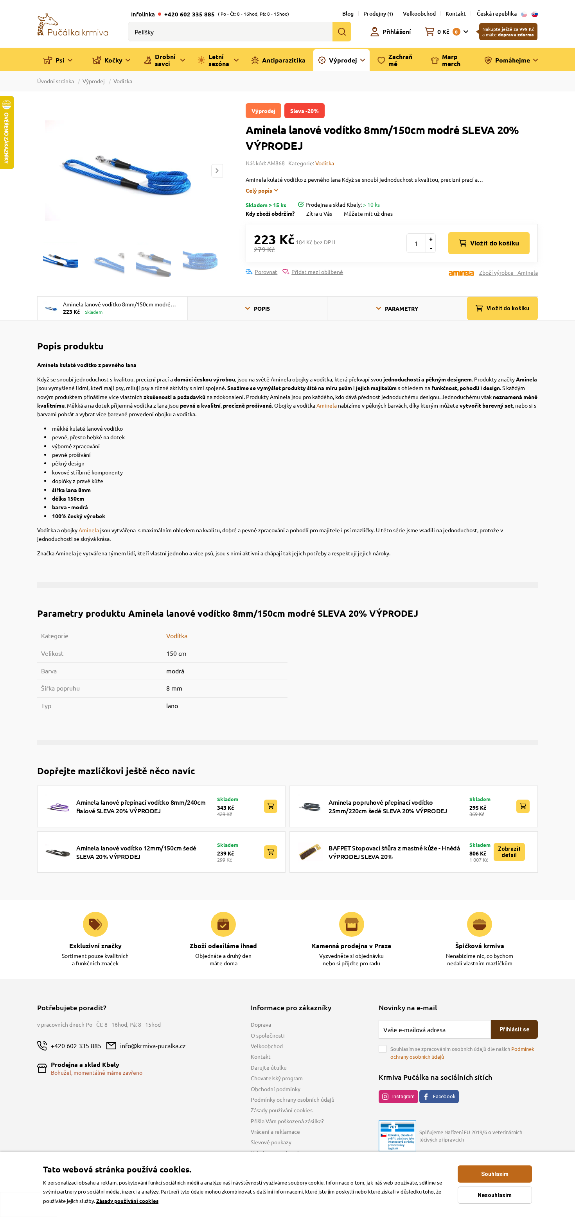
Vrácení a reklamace (275, 1131)
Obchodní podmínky (275, 1088)
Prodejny (378, 13)
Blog (348, 13)
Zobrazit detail (509, 852)
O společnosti (268, 1035)
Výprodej (94, 80)
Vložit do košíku (494, 243)
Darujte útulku (269, 1067)
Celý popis (259, 190)
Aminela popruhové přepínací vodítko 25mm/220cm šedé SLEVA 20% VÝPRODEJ (388, 806)
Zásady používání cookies (282, 1109)
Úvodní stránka (56, 80)
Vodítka (122, 80)
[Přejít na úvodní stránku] (73, 23)
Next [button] (217, 170)
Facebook (444, 1096)
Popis (262, 308)
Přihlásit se (514, 1029)
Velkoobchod (419, 13)
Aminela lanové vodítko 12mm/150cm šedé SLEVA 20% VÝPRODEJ (136, 852)
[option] (130, 170)
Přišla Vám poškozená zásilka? (287, 1120)
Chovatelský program (277, 1077)
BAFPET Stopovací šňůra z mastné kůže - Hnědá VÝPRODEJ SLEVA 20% (394, 852)
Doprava (261, 1024)
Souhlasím (495, 1174)
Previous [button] (43, 170)
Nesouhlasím (495, 1195)
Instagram (403, 1096)
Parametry (401, 308)
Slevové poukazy (271, 1141)
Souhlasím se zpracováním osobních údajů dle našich (462, 1052)
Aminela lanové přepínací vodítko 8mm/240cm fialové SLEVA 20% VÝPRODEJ (140, 806)
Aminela (326, 405)
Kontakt (456, 13)
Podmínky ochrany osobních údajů (292, 1099)
